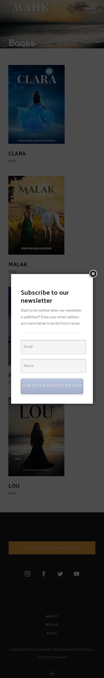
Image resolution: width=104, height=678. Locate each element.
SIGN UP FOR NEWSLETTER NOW (52, 386)
